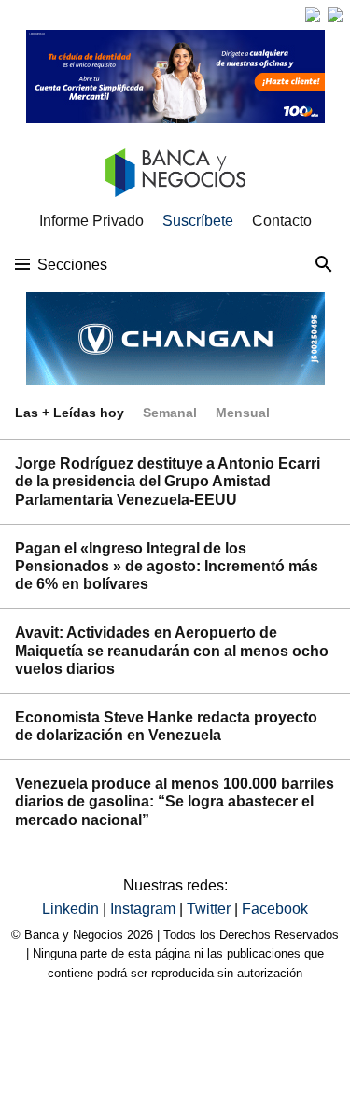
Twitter (210, 909)
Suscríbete (197, 221)
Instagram (144, 909)
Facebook (275, 909)
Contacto (282, 221)
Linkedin (72, 909)
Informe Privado (91, 221)
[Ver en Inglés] (312, 14)
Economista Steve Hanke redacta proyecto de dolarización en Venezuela (166, 726)
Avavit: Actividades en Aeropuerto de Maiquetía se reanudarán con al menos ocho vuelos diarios (172, 650)
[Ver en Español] (335, 14)
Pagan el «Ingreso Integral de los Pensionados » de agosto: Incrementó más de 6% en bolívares (166, 566)
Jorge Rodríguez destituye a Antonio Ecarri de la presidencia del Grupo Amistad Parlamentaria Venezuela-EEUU (167, 481)
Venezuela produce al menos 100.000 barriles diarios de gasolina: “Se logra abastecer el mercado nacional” (174, 801)
